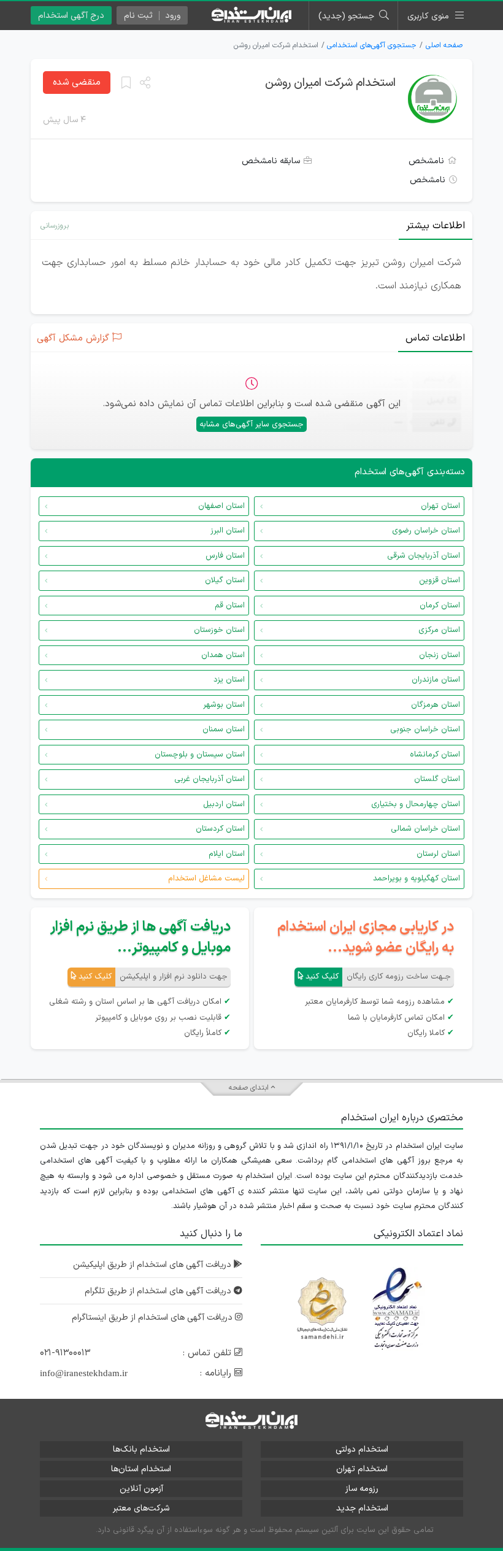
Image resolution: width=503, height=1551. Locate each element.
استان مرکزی (439, 630)
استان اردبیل (224, 804)
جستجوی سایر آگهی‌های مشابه (251, 424)
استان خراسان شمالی (425, 829)
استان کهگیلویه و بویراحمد (416, 878)
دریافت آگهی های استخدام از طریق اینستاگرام (153, 1317)
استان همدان (223, 655)
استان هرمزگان (435, 705)
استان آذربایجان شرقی (423, 556)
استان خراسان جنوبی (425, 729)
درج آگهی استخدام (71, 15)
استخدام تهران (362, 1469)
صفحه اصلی (444, 45)
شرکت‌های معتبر (141, 1508)
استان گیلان (225, 580)
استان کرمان (440, 605)
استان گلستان (437, 779)
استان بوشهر (224, 705)
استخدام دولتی (362, 1449)
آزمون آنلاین (141, 1488)
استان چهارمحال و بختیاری (415, 804)
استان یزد (229, 680)
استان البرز (227, 531)
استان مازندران (436, 680)
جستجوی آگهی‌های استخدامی (372, 45)
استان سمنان (223, 729)
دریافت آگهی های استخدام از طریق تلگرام (159, 1291)
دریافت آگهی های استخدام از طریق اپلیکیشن (153, 1264)
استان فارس (225, 556)
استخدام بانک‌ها (141, 1449)
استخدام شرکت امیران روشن (330, 83)
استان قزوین (439, 580)
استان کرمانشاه (435, 755)
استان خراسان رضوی (426, 531)
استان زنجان (439, 655)
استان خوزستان (219, 630)
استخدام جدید (362, 1508)
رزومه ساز (361, 1488)
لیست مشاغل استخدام (206, 878)
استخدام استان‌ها (141, 1469)
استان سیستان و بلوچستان (200, 755)
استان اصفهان (221, 506)
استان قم (230, 605)
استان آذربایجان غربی (209, 779)
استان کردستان (220, 829)
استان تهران (440, 506)
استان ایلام (227, 854)
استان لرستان (438, 854)
